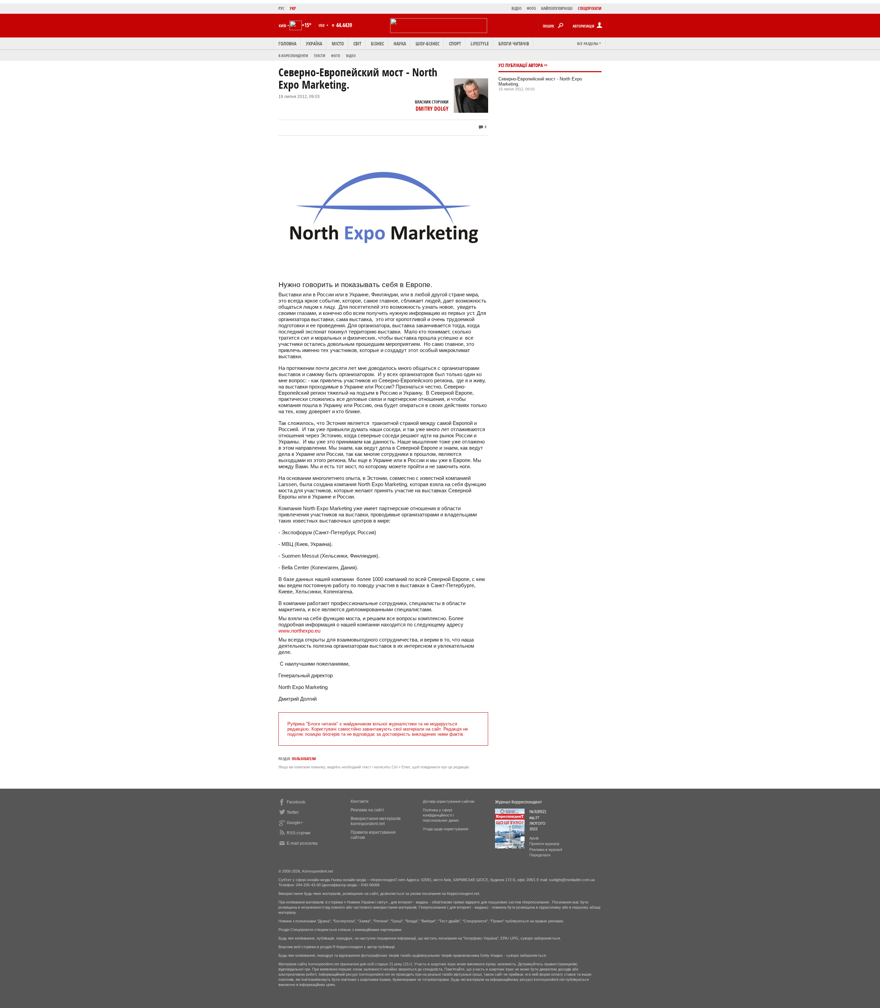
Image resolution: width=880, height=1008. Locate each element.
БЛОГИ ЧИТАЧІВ (513, 43)
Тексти (319, 55)
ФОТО (531, 8)
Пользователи (304, 758)
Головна (287, 43)
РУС (281, 8)
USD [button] (322, 25)
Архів (534, 838)
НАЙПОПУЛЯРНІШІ (557, 8)
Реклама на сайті (367, 810)
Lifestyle (480, 43)
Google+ (295, 822)
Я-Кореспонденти (293, 55)
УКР (293, 8)
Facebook (296, 802)
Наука (400, 43)
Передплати (539, 855)
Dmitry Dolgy (432, 108)
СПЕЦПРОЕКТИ (590, 8)
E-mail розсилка (302, 843)
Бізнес (377, 43)
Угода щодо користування (445, 829)
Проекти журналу (544, 844)
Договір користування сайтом (448, 801)
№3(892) (537, 811)
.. (299, 631)
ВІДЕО (516, 8)
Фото (335, 55)
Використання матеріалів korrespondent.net (375, 821)
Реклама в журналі (545, 849)
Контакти (359, 801)
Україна (314, 43)
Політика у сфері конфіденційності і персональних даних (441, 815)
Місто (338, 43)
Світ (357, 43)
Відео (351, 55)
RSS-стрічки (298, 833)
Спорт (455, 43)
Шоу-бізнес (427, 43)
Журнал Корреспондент (518, 802)
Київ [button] (282, 25)
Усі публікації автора (520, 65)
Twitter (293, 812)
